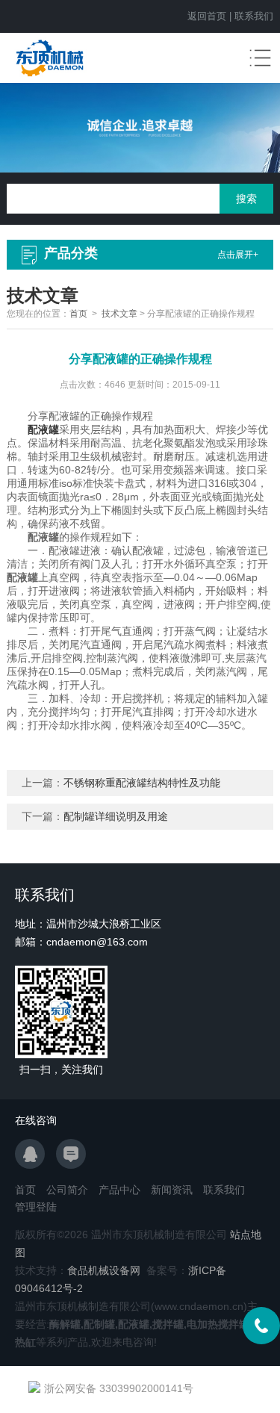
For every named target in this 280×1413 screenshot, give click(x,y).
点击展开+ (237, 254)
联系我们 (253, 16)
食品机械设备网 (103, 1270)
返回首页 (206, 16)
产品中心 (119, 1190)
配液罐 (43, 429)
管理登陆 (36, 1207)
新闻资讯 (172, 1190)
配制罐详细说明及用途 (115, 816)
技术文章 (119, 313)
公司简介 (67, 1190)
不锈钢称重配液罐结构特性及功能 (141, 783)
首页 (78, 313)
